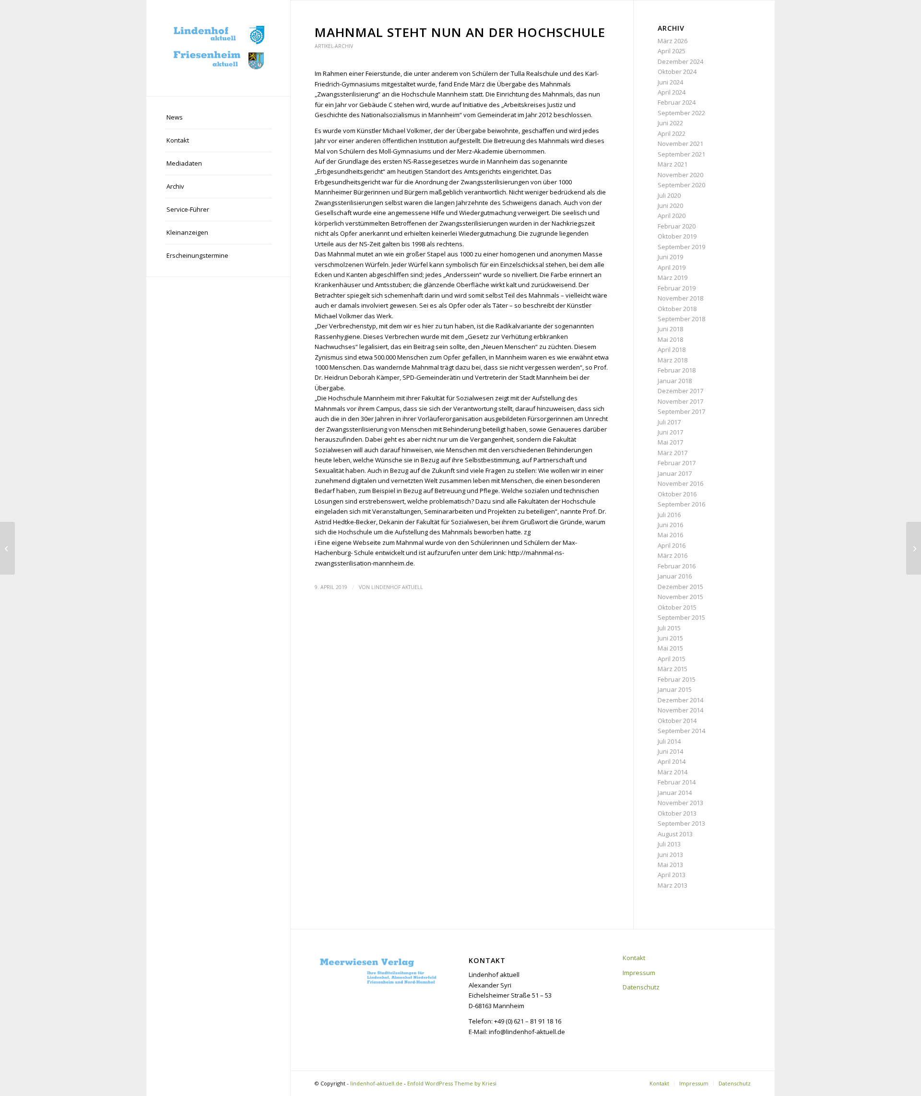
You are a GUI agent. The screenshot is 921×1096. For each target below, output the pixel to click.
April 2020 (671, 215)
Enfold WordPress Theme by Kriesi (451, 1083)
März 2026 (672, 40)
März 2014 (672, 772)
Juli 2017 (669, 422)
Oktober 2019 (677, 236)
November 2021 (680, 143)
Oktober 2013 (677, 813)
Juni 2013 (670, 854)
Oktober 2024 (677, 71)
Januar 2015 (675, 689)
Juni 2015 (670, 638)
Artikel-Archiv (334, 46)
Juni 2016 (670, 524)
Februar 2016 (677, 566)
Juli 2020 (669, 195)
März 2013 (672, 885)
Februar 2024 (677, 102)
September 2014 (681, 730)
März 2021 (672, 164)
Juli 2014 (669, 741)
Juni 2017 (670, 432)
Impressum (639, 972)
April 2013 (671, 874)
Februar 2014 (677, 782)
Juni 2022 (670, 123)
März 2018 (672, 360)
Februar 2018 (677, 370)
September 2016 (681, 504)
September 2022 (681, 112)
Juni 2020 (670, 205)
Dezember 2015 (680, 586)
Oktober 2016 (677, 494)
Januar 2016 (675, 576)
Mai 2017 (670, 442)
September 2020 (681, 185)
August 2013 (675, 834)
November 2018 (680, 298)
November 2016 (680, 483)
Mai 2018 (670, 339)
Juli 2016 (669, 514)
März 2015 (672, 668)
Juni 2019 (670, 257)
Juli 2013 (669, 844)
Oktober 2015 (677, 607)
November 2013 (680, 802)
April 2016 (671, 545)
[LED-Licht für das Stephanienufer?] (7, 548)
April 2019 (671, 267)
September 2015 (681, 617)
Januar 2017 (675, 473)
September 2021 (681, 154)
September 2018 (681, 318)
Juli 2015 (669, 628)
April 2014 (671, 761)
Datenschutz (641, 987)
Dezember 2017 (680, 390)
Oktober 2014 (677, 720)
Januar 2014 (675, 792)
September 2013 (681, 823)
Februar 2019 (677, 288)
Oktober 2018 (677, 308)
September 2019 (681, 246)
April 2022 (671, 133)
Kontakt (634, 957)
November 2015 (680, 596)
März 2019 (672, 277)
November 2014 (680, 710)
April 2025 (671, 51)
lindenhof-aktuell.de (376, 1083)
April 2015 (671, 658)
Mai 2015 (670, 648)
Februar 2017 (677, 462)
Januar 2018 (675, 380)
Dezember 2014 (680, 700)
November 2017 (680, 401)
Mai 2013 (670, 864)
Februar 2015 (677, 679)
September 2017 (681, 411)
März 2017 (672, 452)
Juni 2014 (670, 751)
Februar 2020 (677, 226)
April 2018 (671, 349)
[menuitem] (218, 117)
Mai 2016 (670, 534)
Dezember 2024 (680, 61)
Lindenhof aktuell (397, 587)
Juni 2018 (670, 329)
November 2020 (680, 174)
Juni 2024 (670, 82)
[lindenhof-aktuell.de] (218, 48)
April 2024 (671, 92)
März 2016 (672, 555)
